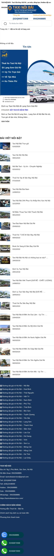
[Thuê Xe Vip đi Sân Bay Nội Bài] (5, 180)
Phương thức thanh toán (10, 517)
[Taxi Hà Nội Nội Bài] (5, 157)
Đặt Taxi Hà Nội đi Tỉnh (19, 110)
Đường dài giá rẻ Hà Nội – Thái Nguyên (18, 393)
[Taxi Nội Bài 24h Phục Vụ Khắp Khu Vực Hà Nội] (5, 203)
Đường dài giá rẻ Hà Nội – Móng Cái (16, 447)
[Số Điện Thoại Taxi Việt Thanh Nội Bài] (5, 214)
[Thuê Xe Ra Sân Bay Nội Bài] (5, 306)
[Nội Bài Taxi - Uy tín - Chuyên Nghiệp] (5, 169)
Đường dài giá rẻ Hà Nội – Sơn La (16, 443)
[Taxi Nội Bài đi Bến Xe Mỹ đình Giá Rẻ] (5, 328)
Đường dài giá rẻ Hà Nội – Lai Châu (16, 458)
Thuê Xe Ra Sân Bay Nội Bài (23, 303)
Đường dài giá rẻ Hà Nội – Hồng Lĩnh (17, 451)
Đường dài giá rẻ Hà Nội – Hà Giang (16, 436)
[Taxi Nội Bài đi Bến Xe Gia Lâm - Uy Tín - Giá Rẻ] (5, 317)
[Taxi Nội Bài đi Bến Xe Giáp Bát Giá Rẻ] (5, 351)
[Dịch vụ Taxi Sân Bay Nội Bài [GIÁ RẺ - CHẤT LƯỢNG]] (5, 294)
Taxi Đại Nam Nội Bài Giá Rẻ (23, 223)
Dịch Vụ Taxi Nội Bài (20, 269)
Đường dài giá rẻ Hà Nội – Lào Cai (16, 432)
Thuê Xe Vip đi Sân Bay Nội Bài (24, 178)
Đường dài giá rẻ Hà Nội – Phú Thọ (16, 404)
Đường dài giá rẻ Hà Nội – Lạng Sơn (17, 422)
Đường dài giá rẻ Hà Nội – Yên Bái (16, 418)
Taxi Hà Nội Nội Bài (20, 155)
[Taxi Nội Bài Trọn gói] (5, 146)
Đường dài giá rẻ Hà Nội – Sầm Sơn (16, 429)
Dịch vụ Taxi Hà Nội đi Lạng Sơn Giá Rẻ (19, 106)
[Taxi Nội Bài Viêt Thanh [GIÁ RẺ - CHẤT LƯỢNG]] (5, 283)
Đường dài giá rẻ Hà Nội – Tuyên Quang (18, 414)
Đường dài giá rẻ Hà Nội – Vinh (14, 440)
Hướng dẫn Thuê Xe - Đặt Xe (11, 509)
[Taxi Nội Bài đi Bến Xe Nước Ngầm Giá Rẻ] (5, 340)
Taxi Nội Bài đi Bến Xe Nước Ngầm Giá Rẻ (29, 337)
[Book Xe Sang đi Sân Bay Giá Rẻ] (5, 249)
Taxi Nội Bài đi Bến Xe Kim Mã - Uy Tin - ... (29, 372)
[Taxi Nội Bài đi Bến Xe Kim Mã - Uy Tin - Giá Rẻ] (5, 374)
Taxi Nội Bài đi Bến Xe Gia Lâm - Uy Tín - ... (29, 315)
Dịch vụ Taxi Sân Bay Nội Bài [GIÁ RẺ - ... (28, 292)
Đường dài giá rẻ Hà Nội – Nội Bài (15, 386)
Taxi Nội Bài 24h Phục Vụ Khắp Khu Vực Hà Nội (31, 201)
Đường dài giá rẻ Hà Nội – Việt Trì (15, 396)
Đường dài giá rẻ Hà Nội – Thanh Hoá (17, 425)
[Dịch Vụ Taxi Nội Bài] (5, 271)
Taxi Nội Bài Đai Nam (20, 189)
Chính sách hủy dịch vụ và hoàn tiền (14, 513)
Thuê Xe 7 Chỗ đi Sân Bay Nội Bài (26, 235)
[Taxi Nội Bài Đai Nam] (5, 192)
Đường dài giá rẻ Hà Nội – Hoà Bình (16, 389)
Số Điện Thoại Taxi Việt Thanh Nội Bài (27, 212)
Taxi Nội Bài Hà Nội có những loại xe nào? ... (30, 258)
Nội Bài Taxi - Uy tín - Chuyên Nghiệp (27, 166)
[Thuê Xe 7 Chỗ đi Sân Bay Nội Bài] (5, 237)
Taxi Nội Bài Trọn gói (20, 144)
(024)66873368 (20, 18)
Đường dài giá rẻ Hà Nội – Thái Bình (16, 407)
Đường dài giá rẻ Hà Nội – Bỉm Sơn (16, 411)
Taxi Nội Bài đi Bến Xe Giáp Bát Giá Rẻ (27, 349)
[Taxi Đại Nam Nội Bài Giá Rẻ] (5, 226)
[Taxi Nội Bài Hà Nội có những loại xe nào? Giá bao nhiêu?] (5, 260)
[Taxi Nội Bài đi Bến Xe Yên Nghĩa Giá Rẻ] (5, 363)
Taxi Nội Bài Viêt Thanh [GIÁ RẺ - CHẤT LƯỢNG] (32, 280)
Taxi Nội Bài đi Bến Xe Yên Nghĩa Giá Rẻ (28, 360)
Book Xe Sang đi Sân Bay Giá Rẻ (25, 246)
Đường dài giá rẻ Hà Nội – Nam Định (17, 400)
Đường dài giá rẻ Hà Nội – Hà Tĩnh (16, 454)
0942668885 (39, 18)
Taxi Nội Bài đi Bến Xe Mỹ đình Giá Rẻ (27, 326)
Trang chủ (3, 29)
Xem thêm (5, 121)
